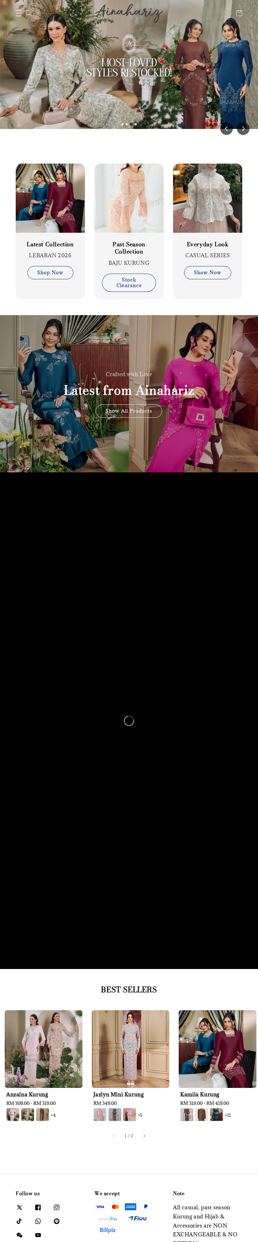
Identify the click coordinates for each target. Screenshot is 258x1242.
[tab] (122, 124)
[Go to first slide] (243, 128)
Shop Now (50, 272)
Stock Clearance (129, 282)
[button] (19, 13)
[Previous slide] (226, 128)
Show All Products (128, 411)
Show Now (208, 272)
